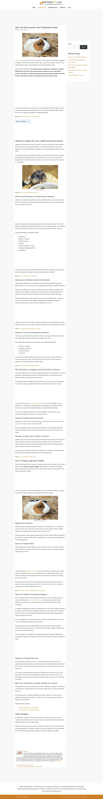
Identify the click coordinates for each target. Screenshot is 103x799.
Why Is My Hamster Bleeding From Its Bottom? (31, 590)
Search (70, 44)
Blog (69, 7)
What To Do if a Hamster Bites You (28, 192)
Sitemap (84, 796)
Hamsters (18, 60)
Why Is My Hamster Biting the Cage (28, 365)
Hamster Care (42, 7)
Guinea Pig (63, 7)
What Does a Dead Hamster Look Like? (29, 328)
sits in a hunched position (36, 403)
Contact (71, 796)
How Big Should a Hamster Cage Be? (29, 710)
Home (33, 7)
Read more (58, 760)
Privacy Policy (78, 796)
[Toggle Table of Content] (28, 121)
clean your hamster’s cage (35, 600)
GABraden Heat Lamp (31, 571)
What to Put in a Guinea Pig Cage (77, 57)
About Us (66, 796)
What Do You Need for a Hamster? (25, 765)
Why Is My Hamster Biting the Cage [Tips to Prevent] (29, 766)
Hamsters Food (52, 7)
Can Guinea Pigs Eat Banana (76, 75)
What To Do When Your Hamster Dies (29, 116)
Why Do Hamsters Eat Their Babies (29, 707)
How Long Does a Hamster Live (27, 456)
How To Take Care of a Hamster (27, 276)
